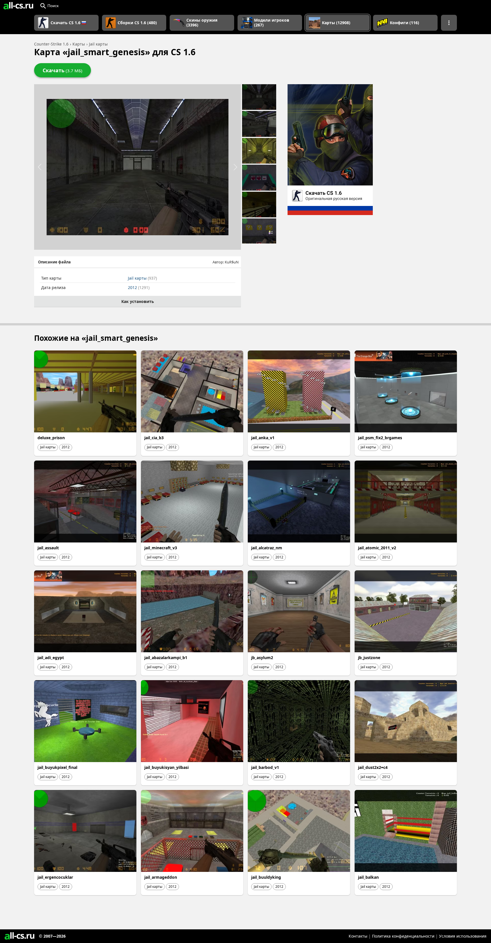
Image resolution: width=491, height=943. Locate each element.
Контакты (358, 936)
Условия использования (462, 936)
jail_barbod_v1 (265, 767)
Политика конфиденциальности (403, 936)
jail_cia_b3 (154, 437)
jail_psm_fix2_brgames (380, 437)
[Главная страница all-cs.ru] (18, 5)
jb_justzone (369, 657)
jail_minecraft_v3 (160, 547)
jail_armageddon (160, 877)
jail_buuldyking (266, 877)
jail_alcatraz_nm (266, 547)
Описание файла (54, 262)
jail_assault (48, 547)
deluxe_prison (51, 437)
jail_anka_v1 (262, 437)
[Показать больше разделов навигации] (449, 23)
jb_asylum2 (262, 657)
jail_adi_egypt (51, 657)
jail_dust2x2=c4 (373, 767)
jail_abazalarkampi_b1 (165, 657)
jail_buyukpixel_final (57, 767)
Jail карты (142, 278)
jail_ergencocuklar (55, 877)
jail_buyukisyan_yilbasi (166, 767)
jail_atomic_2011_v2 (377, 547)
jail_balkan (368, 877)
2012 (138, 287)
